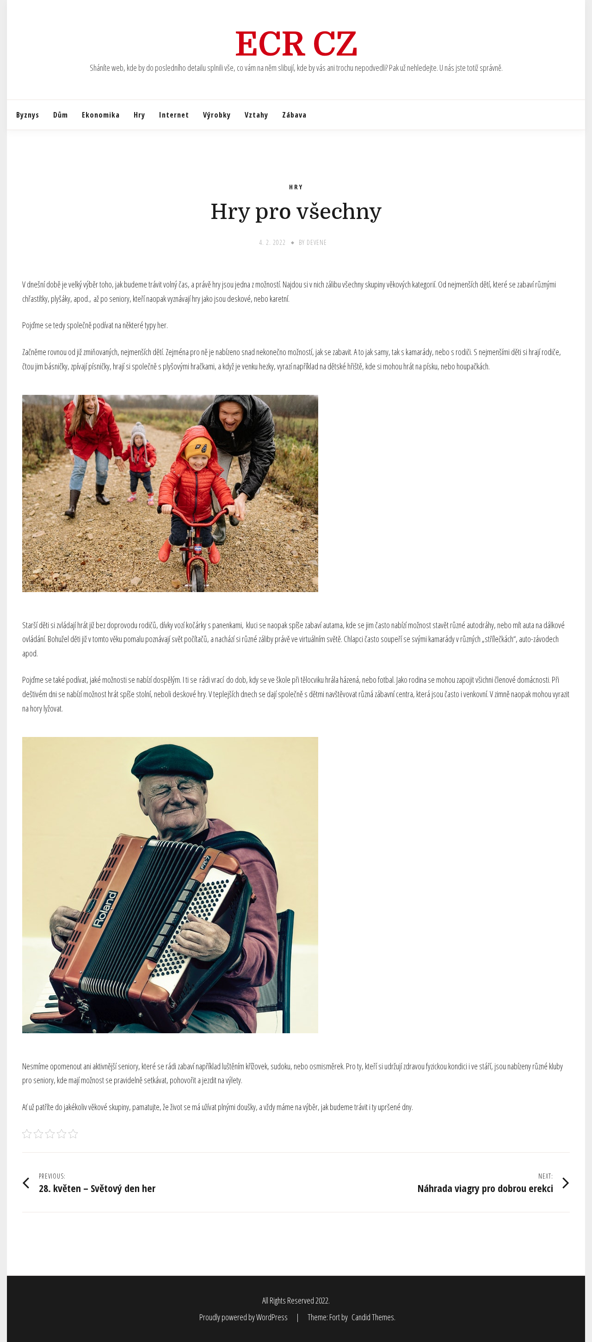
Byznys (27, 115)
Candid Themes (373, 1317)
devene (317, 242)
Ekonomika (101, 115)
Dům (60, 115)
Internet (174, 115)
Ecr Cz (296, 44)
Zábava (294, 115)
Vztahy (256, 115)
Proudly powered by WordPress (244, 1317)
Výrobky (217, 115)
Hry (139, 115)
